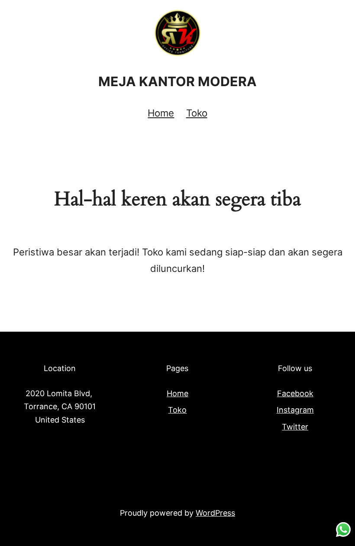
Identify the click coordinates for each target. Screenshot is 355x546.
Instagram (295, 409)
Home (161, 113)
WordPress (215, 512)
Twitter (295, 426)
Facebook (295, 393)
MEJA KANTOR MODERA (177, 81)
